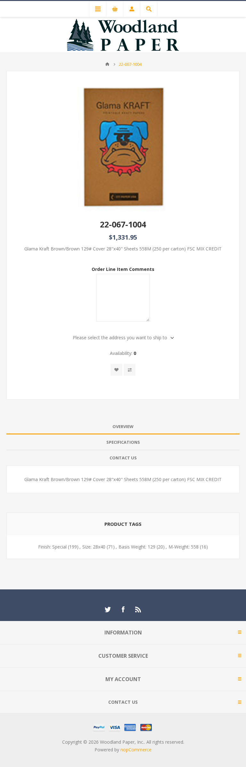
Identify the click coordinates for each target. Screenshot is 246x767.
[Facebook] (123, 609)
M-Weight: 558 (183, 547)
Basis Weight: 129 (137, 547)
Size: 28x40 (93, 547)
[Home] (107, 64)
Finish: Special (52, 547)
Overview (123, 426)
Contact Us (123, 458)
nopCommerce (136, 750)
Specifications (123, 442)
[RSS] (138, 609)
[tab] (123, 426)
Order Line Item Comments (123, 269)
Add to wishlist (116, 370)
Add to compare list (129, 370)
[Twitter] (107, 609)
